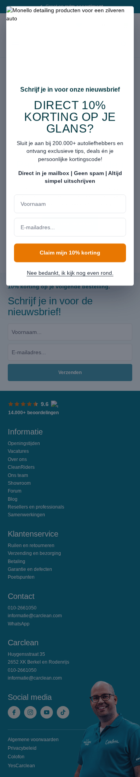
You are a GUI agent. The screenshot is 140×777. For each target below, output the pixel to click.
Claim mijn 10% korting (70, 252)
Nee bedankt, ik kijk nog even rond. (70, 273)
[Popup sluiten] (124, 17)
